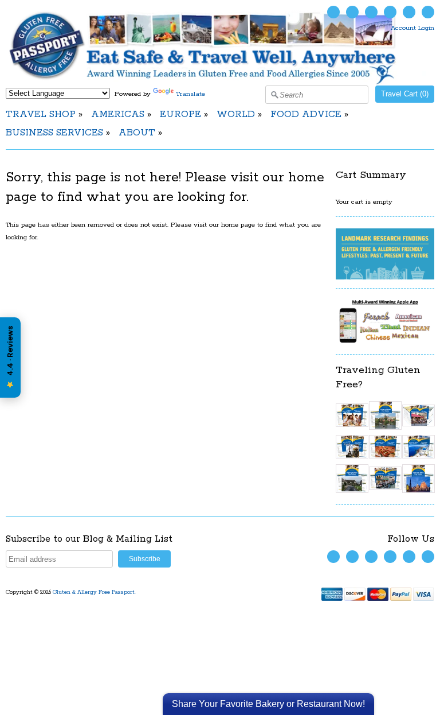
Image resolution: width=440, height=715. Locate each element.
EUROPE (180, 114)
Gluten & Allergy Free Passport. (95, 592)
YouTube (371, 12)
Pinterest (409, 12)
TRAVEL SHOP (41, 114)
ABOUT (137, 133)
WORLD (236, 114)
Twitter (333, 12)
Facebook (352, 12)
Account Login (412, 28)
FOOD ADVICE (305, 114)
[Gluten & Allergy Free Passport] (220, 82)
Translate (190, 94)
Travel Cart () (405, 94)
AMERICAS (117, 114)
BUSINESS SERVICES (54, 133)
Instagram (390, 12)
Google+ (428, 12)
